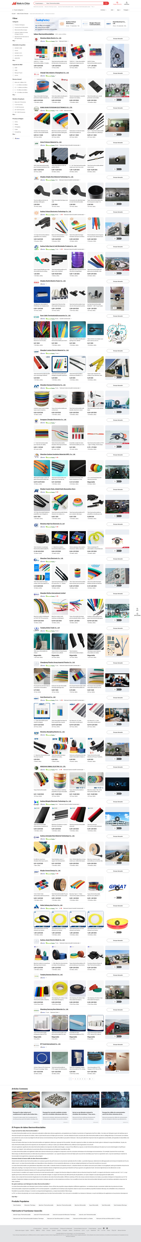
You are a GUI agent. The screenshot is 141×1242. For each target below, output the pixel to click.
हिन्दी (98, 1230)
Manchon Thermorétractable (46, 1205)
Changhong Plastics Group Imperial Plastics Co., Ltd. (57, 662)
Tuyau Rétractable (93, 1205)
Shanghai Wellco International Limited (52, 593)
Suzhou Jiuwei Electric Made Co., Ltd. (52, 940)
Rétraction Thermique (29, 1205)
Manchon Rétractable (80, 1205)
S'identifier (126, 4)
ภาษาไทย (103, 1230)
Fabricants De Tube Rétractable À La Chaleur (58, 1218)
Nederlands (93, 1230)
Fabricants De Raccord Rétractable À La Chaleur (108, 1218)
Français (48, 1230)
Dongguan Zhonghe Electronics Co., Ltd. (53, 419)
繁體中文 (38, 1230)
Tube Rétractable (106, 1205)
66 (89, 1079)
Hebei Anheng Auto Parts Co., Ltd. (51, 905)
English (27, 1230)
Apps (118, 10)
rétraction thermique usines (51, 6)
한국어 (83, 1230)
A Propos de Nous (37, 1228)
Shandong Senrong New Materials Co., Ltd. (54, 1009)
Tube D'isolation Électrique (120, 1205)
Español (54, 1230)
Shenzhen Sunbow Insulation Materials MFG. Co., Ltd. (57, 454)
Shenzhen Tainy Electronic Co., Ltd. (51, 558)
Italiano (70, 1230)
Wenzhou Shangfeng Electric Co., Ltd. (52, 732)
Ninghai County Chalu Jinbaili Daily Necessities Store (57, 489)
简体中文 (32, 1230)
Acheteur (103, 10)
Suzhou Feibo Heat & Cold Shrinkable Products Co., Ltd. (58, 246)
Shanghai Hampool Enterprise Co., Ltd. (53, 385)
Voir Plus (14, 1197)
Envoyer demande (118, 38)
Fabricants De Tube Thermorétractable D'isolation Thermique (28, 1218)
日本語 (43, 1230)
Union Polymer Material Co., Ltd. (51, 142)
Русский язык (77, 1230)
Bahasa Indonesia (122, 1230)
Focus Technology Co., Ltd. (70, 1233)
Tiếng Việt (114, 1230)
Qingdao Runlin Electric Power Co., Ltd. (53, 281)
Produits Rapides (92, 1228)
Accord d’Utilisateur (54, 1228)
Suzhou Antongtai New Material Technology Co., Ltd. (57, 836)
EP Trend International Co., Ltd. (50, 1044)
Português (65, 1230)
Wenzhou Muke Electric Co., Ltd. (50, 38)
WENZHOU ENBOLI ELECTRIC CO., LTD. (53, 766)
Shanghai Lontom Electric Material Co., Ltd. (54, 350)
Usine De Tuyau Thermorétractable (21, 1214)
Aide (112, 10)
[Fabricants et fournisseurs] (21, 3)
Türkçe (108, 1230)
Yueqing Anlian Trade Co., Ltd (50, 628)
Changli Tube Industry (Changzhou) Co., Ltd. (54, 73)
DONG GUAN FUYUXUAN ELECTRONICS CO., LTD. (56, 107)
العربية (87, 1230)
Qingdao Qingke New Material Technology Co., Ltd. (56, 177)
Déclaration (45, 1228)
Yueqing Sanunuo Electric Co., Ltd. (51, 974)
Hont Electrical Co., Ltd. (48, 697)
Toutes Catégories (18, 10)
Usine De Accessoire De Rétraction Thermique (64, 1214)
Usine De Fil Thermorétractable (41, 1214)
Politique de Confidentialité (66, 1228)
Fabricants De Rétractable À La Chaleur (83, 1218)
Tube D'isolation (17, 1205)
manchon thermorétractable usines (65, 6)
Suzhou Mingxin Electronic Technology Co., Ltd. (55, 801)
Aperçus (99, 1228)
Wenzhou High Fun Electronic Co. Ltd (52, 524)
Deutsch (59, 1230)
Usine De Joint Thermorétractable (87, 1214)
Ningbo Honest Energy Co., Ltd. (50, 870)
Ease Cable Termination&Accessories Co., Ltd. (55, 315)
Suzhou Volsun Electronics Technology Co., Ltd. (55, 211)
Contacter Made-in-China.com (80, 1228)
